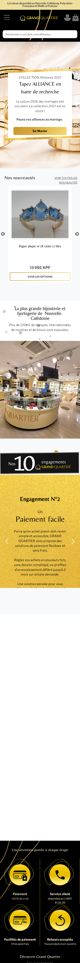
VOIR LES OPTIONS (40, 276)
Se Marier (40, 131)
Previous (3, 234)
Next (77, 234)
